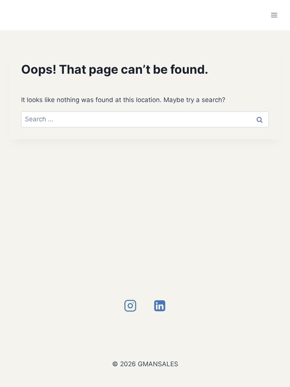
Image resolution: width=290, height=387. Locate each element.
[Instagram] (130, 306)
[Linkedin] (160, 306)
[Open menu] (274, 15)
